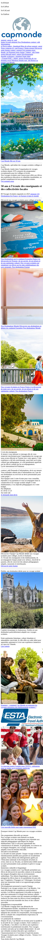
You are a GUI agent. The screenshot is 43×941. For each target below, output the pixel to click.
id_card (14, 40)
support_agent (6, 40)
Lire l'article (5, 646)
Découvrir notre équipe (9, 566)
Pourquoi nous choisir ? (17, 52)
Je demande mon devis (9, 495)
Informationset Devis (5, 45)
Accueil (8, 42)
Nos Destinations (24, 42)
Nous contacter (6, 48)
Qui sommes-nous (28, 50)
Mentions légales (18, 60)
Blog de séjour (26, 46)
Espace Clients (23, 48)
